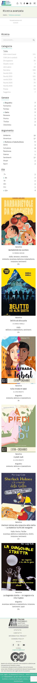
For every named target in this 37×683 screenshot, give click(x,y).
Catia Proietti (19, 392)
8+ (6, 178)
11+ (4, 187)
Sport (5, 164)
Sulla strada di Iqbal (18, 389)
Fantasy (6, 109)
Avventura (7, 138)
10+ (4, 184)
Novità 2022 (7, 73)
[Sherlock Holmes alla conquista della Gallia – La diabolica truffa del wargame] (18, 496)
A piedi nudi (18, 457)
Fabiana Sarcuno (19, 253)
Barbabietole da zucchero (18, 250)
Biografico (8, 103)
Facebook (24, 3)
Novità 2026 (7, 86)
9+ (4, 181)
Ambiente (6, 135)
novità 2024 (7, 79)
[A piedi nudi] (18, 428)
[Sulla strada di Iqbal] (18, 360)
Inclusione (7, 148)
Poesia (5, 89)
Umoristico (7, 125)
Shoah (5, 161)
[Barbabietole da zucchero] (18, 221)
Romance (6, 115)
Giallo (7, 112)
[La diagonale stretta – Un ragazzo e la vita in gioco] (18, 567)
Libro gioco (7, 67)
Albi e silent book (9, 54)
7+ (4, 174)
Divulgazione (8, 61)
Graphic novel (8, 64)
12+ (6, 190)
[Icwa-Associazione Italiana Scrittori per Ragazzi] (6, 3)
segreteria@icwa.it (18, 650)
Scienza (6, 154)
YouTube (27, 3)
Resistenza (7, 151)
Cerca (34, 40)
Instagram (30, 3)
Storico (6, 118)
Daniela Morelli (19, 324)
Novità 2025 (7, 83)
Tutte (5, 51)
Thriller (6, 122)
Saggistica (7, 92)
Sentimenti (7, 157)
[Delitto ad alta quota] (18, 292)
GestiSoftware (18, 681)
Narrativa (18, 247)
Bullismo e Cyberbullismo (14, 142)
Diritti (5, 145)
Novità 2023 (7, 76)
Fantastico (7, 106)
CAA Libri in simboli (10, 58)
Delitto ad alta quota (18, 321)
